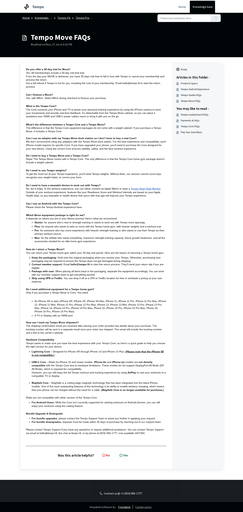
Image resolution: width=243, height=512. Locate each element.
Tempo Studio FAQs (191, 95)
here (79, 207)
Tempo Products (86, 18)
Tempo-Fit (64, 18)
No (108, 455)
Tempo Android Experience (195, 89)
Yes (125, 455)
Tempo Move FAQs (190, 101)
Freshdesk (124, 507)
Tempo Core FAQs (190, 126)
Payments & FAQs (190, 120)
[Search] (216, 18)
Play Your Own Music (191, 132)
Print (184, 69)
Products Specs (189, 83)
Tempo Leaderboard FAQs (194, 114)
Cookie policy (143, 507)
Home (182, 7)
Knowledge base (203, 7)
